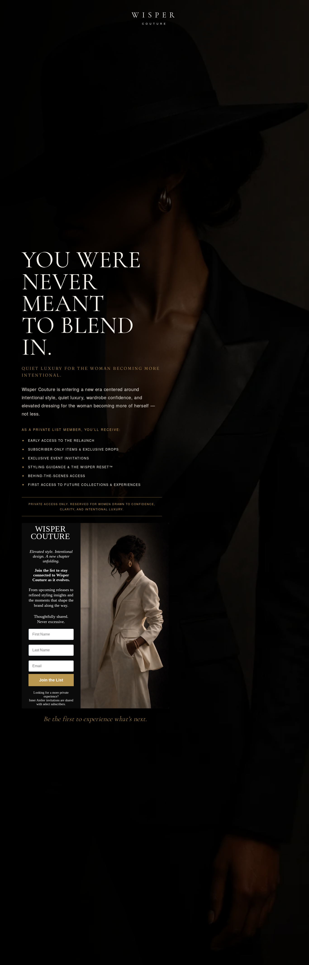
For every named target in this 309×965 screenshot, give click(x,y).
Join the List (51, 680)
